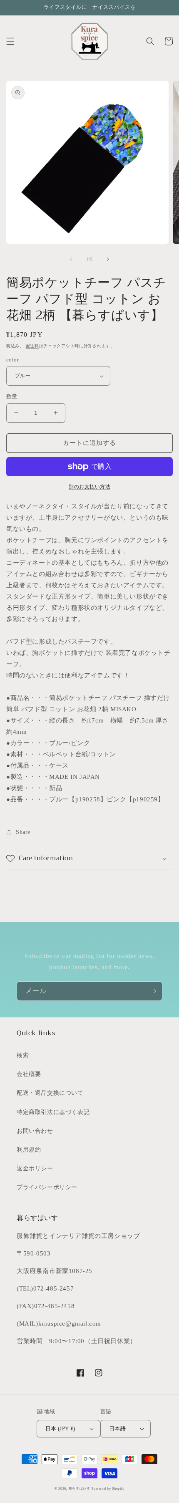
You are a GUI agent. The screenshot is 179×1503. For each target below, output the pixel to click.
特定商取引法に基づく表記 (53, 1112)
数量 (11, 396)
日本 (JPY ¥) (60, 1428)
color (12, 359)
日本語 (117, 1428)
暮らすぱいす (79, 1488)
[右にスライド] (108, 259)
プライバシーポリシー (47, 1187)
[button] (10, 41)
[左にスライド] (71, 259)
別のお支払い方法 (89, 487)
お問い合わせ (35, 1131)
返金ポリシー (35, 1168)
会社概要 (29, 1074)
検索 (23, 1055)
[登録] (153, 991)
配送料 (32, 346)
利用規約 (29, 1150)
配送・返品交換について (50, 1093)
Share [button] (23, 832)
